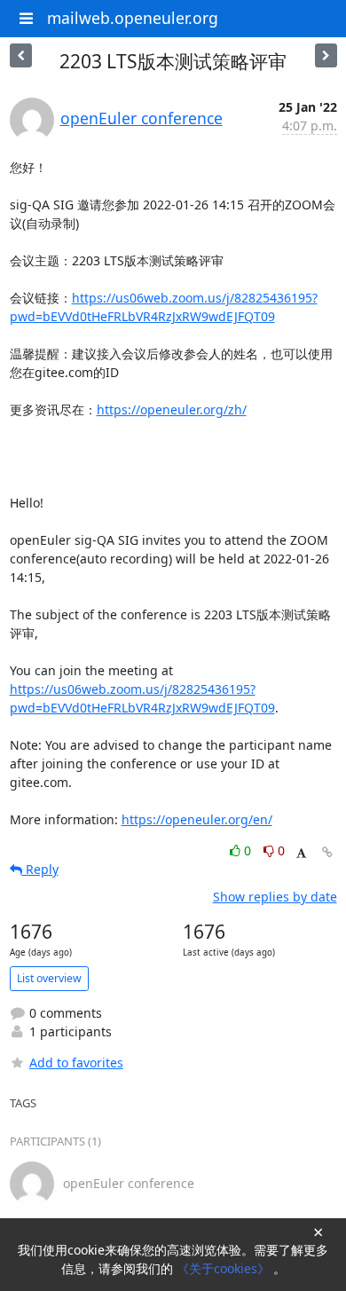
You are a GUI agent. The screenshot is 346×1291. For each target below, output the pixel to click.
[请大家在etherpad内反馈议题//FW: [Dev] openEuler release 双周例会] (326, 55)
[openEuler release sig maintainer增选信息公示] (21, 55)
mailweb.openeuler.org (132, 17)
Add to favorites (76, 1062)
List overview (49, 978)
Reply (40, 869)
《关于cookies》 (225, 1268)
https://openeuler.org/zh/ (172, 409)
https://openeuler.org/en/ (197, 819)
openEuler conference (141, 118)
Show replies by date (275, 896)
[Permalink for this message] (327, 852)
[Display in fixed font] (301, 853)
